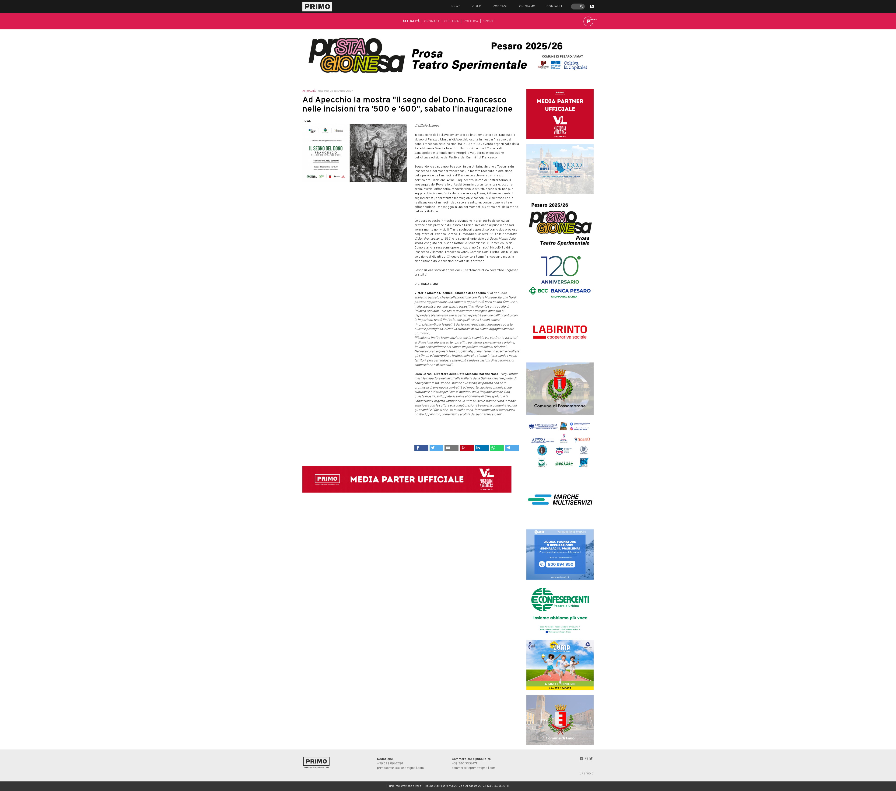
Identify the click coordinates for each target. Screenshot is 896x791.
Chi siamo (527, 6)
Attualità (411, 21)
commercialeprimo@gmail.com (474, 768)
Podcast (500, 6)
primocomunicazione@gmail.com (400, 768)
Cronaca (432, 21)
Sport (488, 21)
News (455, 6)
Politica (470, 21)
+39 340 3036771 (464, 764)
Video (476, 6)
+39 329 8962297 (390, 764)
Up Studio (587, 773)
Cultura (451, 21)
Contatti (554, 6)
